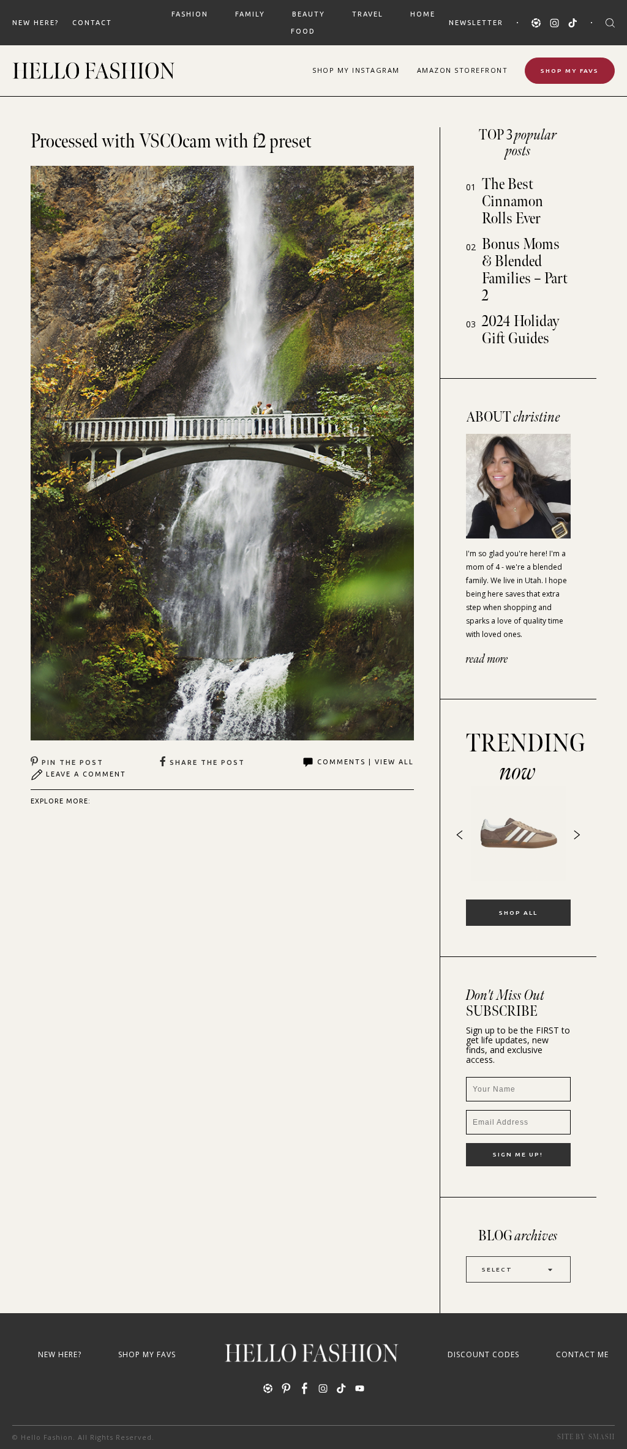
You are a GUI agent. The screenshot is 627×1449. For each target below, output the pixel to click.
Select (497, 1269)
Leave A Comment (86, 774)
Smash (601, 1437)
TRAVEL (367, 14)
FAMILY (250, 14)
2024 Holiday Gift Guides (521, 330)
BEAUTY (308, 14)
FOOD (303, 31)
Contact (92, 22)
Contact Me (582, 1354)
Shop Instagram (356, 70)
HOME (422, 14)
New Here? (35, 22)
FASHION (189, 14)
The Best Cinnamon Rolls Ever (512, 201)
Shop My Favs (570, 70)
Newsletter (476, 22)
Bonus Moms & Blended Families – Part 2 (525, 270)
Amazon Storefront (462, 70)
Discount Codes (483, 1354)
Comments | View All (365, 761)
